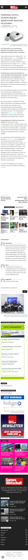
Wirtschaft (3, 532)
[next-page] (15, 235)
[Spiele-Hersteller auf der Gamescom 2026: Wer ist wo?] (7, 461)
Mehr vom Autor (19, 207)
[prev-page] (13, 235)
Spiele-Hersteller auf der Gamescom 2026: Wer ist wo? (7, 468)
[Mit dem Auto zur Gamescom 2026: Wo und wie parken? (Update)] (21, 447)
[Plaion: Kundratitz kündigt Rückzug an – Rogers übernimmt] (14, 225)
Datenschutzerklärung (17, 552)
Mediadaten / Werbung (11, 555)
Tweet (20, 63)
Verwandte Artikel (9, 207)
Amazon (14, 58)
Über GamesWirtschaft (9, 554)
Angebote (3, 539)
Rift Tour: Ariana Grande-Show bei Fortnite (6, 198)
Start (2, 10)
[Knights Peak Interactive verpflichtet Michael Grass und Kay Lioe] (23, 225)
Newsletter (19, 555)
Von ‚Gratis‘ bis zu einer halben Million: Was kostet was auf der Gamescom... (20, 468)
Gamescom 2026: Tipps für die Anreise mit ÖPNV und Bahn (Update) (7, 454)
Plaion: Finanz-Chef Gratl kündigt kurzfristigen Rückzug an (14, 218)
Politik (2, 535)
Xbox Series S (10, 139)
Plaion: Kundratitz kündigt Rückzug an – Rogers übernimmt (14, 231)
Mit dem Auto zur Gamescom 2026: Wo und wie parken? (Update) (21, 454)
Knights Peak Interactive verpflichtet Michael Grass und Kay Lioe (23, 231)
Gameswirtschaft (6, 25)
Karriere (2, 544)
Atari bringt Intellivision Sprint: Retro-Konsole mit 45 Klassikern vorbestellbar (4, 218)
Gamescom (3, 537)
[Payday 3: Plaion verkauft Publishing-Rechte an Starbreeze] (23, 213)
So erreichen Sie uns (19, 554)
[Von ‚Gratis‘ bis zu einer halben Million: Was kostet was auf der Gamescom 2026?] (21, 461)
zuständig (3, 167)
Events (2, 542)
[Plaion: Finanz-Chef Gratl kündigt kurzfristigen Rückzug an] (14, 213)
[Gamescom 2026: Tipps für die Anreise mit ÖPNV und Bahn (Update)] (7, 447)
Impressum (9, 552)
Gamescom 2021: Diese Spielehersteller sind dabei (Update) (21, 199)
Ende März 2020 (12, 112)
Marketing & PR (7, 10)
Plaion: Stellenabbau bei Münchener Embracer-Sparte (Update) (4, 231)
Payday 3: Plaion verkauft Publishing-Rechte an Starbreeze (23, 218)
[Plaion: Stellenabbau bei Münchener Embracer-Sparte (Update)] (5, 225)
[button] (3, 557)
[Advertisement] (14, 3)
